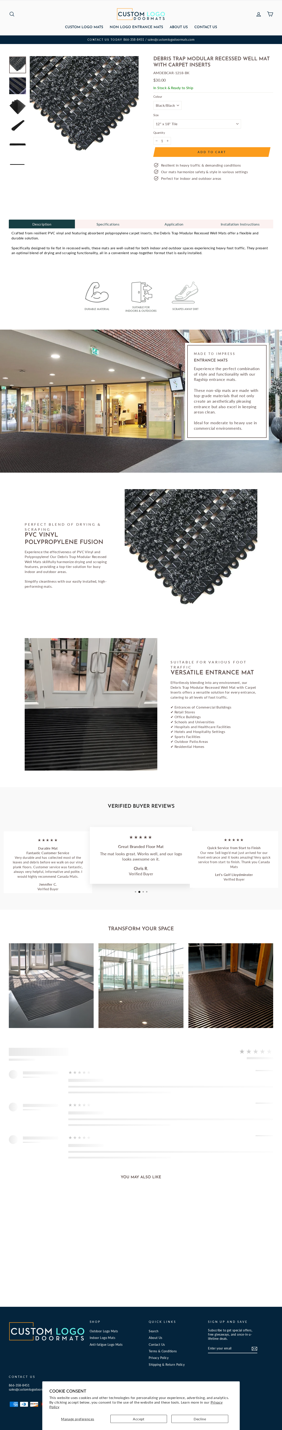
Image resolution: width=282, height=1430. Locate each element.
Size (156, 115)
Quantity (159, 132)
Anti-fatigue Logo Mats (106, 1344)
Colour (157, 96)
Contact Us (205, 27)
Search (153, 1331)
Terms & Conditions (163, 1351)
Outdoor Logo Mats (104, 1331)
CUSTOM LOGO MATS (84, 27)
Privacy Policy (159, 1358)
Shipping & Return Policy (167, 1364)
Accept (138, 1419)
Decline (200, 1419)
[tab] (42, 224)
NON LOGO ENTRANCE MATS (136, 27)
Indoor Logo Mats (102, 1338)
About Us (179, 27)
